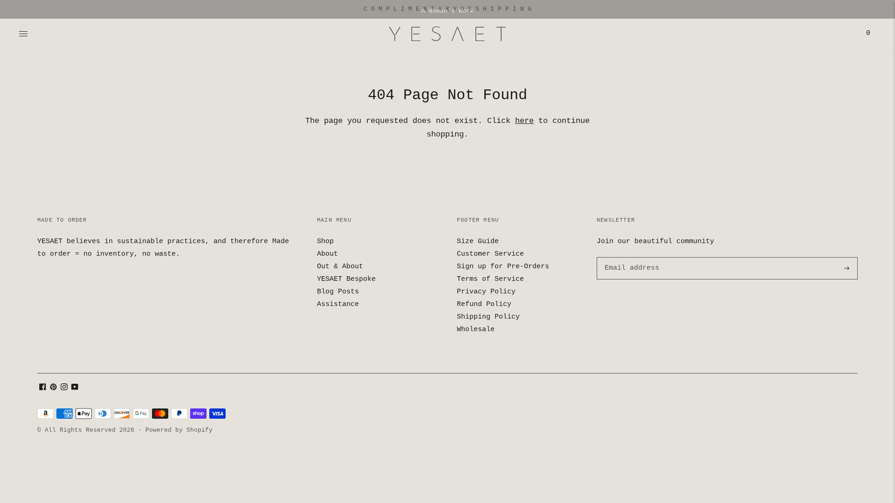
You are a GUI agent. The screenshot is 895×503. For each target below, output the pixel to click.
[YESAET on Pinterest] (53, 389)
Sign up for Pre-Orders (503, 267)
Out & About (340, 267)
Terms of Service (490, 279)
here (524, 120)
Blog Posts (338, 292)
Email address (630, 257)
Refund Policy (484, 304)
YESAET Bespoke (346, 279)
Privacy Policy (486, 292)
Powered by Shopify (179, 430)
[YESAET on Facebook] (42, 389)
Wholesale (476, 329)
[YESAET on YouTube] (74, 389)
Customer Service (490, 254)
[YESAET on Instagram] (64, 389)
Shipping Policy (488, 317)
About (327, 254)
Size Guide (478, 241)
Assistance (338, 304)
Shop (325, 241)
